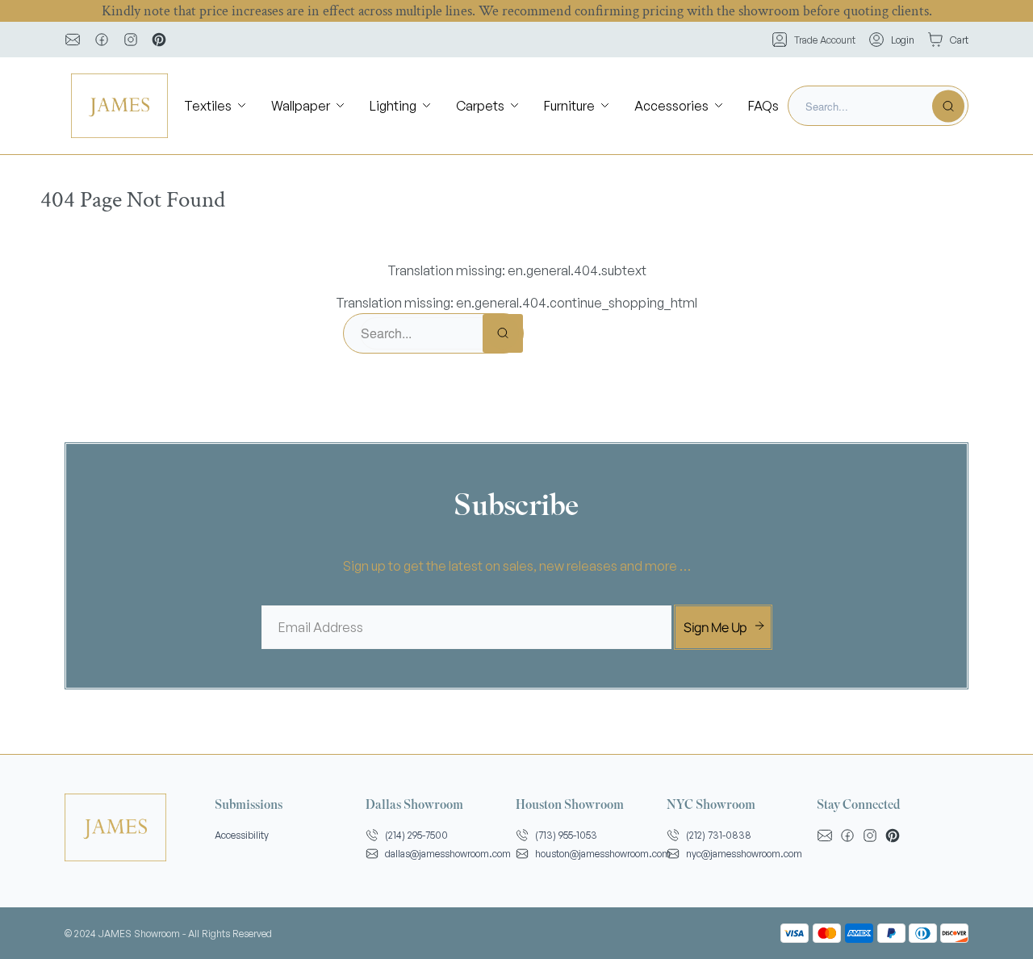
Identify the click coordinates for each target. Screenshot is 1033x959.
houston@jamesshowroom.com (603, 854)
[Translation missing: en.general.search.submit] (948, 106)
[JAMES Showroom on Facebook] (102, 39)
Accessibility (242, 835)
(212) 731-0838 (718, 835)
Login (902, 40)
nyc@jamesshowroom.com (744, 854)
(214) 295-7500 (416, 835)
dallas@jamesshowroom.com (448, 854)
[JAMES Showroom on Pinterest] (159, 39)
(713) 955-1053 (566, 835)
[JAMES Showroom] (119, 105)
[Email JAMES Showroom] (73, 39)
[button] (216, 106)
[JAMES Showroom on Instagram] (131, 39)
